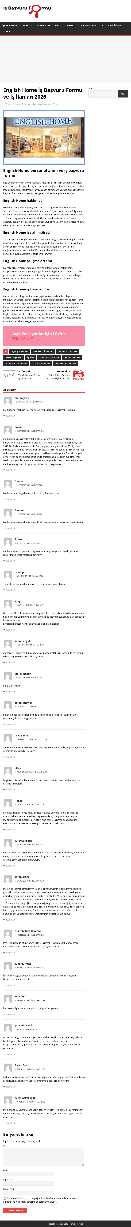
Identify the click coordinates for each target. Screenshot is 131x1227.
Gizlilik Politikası (111, 25)
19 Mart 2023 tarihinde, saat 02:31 (29, 605)
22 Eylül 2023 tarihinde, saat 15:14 (29, 844)
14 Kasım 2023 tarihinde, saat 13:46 (30, 935)
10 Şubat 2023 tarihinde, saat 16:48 (30, 431)
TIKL (16, 338)
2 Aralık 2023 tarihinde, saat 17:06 (29, 1029)
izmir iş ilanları (41, 363)
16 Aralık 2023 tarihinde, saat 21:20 (30, 1069)
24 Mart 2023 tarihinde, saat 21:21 (29, 645)
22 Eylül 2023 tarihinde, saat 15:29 (29, 881)
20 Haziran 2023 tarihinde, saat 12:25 (31, 707)
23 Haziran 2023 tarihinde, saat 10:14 (31, 739)
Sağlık (58, 25)
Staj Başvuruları (87, 25)
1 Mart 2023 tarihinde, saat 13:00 (29, 576)
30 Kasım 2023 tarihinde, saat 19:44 (30, 1000)
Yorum (6, 1146)
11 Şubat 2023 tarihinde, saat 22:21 (30, 485)
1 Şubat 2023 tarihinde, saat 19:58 (29, 402)
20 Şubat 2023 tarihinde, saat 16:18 (30, 543)
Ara (90, 88)
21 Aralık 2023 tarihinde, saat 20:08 (30, 1102)
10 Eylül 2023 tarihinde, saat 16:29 (29, 805)
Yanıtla (10, 415)
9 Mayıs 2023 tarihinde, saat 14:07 (29, 677)
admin (27, 104)
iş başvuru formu (49, 357)
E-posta (7, 1179)
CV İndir (7, 31)
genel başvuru (14, 357)
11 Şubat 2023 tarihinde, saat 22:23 (30, 514)
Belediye (27, 25)
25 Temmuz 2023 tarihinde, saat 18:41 (31, 772)
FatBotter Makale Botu (58, 1224)
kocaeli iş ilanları (66, 363)
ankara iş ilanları (43, 351)
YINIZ (28, 338)
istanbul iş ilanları (16, 363)
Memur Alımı (43, 25)
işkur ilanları (72, 357)
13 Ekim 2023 (14, 104)
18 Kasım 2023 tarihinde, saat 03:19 (30, 968)
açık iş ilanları (20, 351)
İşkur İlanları (10, 25)
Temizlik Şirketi (76, 1224)
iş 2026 (30, 357)
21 (57, 104)
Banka (70, 25)
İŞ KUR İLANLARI (43, 104)
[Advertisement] (65, 59)
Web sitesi (8, 1188)
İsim (5, 1170)
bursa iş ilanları (68, 351)
